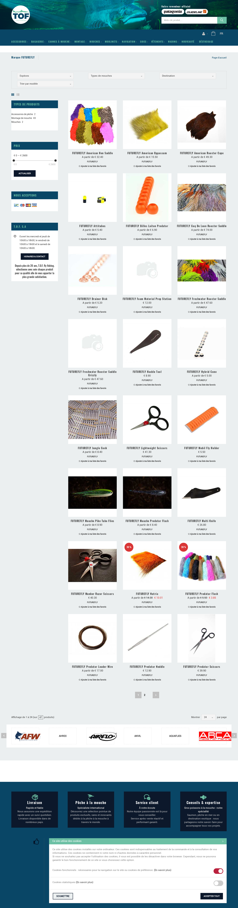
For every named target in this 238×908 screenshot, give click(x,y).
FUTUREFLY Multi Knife (202, 521)
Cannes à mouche (59, 41)
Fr (221, 33)
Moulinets (111, 41)
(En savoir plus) (162, 870)
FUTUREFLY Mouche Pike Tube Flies (92, 521)
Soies (143, 41)
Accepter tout (212, 896)
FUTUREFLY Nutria (147, 594)
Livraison (34, 802)
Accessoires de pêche (22, 114)
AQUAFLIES (175, 736)
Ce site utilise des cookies (66, 841)
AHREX (63, 736)
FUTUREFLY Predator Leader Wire (92, 667)
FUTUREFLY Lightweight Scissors (147, 448)
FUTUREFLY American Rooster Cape (202, 153)
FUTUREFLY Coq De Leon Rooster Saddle (202, 226)
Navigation (128, 41)
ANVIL (137, 736)
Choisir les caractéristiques (94, 145)
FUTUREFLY (92, 162)
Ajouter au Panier (149, 364)
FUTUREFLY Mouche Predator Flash (147, 521)
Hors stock (148, 291)
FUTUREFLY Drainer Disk (93, 299)
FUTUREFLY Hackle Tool (147, 372)
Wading (172, 41)
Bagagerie (37, 41)
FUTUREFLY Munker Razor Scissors (92, 594)
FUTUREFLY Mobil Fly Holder (201, 448)
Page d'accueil (219, 57)
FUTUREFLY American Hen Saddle (92, 153)
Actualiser (25, 173)
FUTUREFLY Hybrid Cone (202, 372)
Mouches (95, 41)
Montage (79, 41)
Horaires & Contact (34, 256)
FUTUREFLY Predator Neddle (147, 667)
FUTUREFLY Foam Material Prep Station (147, 299)
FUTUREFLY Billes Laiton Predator (147, 226)
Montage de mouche (21, 118)
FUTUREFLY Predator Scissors (201, 667)
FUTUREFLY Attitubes (92, 226)
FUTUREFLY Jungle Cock (92, 448)
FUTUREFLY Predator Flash (201, 594)
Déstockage (206, 41)
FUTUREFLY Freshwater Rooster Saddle (202, 299)
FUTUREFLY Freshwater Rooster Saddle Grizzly (92, 373)
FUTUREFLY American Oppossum (147, 153)
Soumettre (62, 896)
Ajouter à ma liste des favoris (93, 166)
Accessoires (19, 41)
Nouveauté (188, 41)
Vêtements (157, 41)
